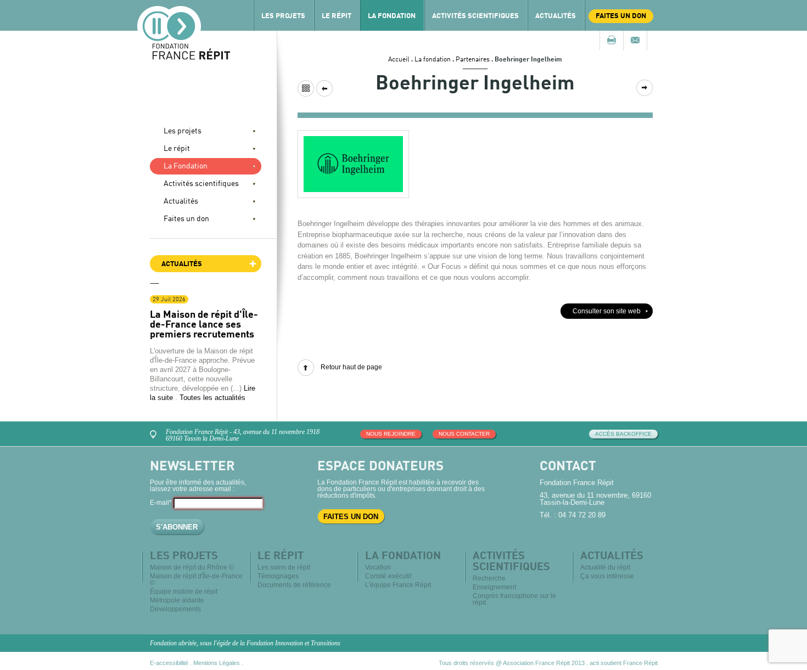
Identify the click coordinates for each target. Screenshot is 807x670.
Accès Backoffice (623, 434)
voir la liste (306, 88)
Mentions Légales (216, 663)
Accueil (399, 60)
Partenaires (473, 60)
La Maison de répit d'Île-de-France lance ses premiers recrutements (204, 325)
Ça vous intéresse (607, 576)
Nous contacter (464, 434)
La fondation (432, 60)
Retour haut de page (351, 367)
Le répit (336, 16)
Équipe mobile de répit (183, 591)
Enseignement (494, 587)
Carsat (644, 88)
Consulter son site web (607, 311)
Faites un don (621, 16)
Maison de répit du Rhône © (192, 567)
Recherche (489, 578)
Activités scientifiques (475, 16)
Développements (175, 609)
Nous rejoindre (391, 434)
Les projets (283, 16)
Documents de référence (294, 585)
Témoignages (278, 576)
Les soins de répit (283, 567)
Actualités (555, 16)
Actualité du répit (605, 567)
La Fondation (392, 16)
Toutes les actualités (212, 397)
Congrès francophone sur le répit (514, 599)
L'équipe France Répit (398, 585)
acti (594, 663)
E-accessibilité (169, 663)
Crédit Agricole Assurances (324, 88)
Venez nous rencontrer (155, 433)
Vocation (378, 567)
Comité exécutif (388, 576)
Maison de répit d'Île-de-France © (196, 579)
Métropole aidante (177, 600)
